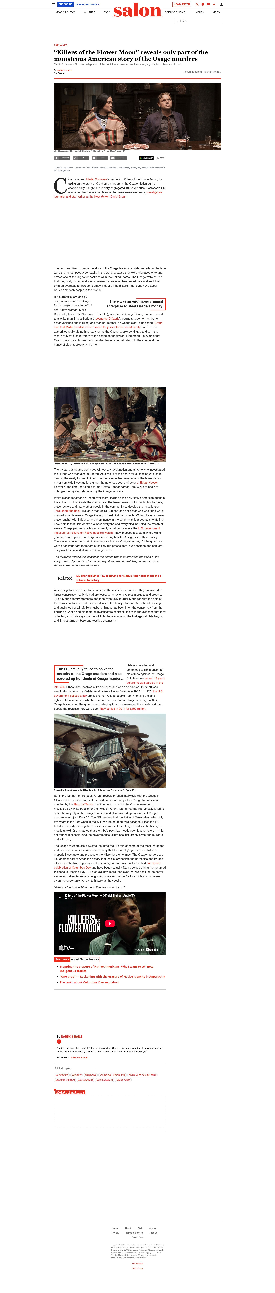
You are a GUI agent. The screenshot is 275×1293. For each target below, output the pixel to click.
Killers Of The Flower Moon (142, 1075)
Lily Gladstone (85, 1080)
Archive (153, 1233)
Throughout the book (67, 511)
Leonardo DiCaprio (107, 318)
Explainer (76, 1075)
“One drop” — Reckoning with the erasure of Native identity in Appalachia (112, 976)
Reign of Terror (83, 804)
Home (115, 1228)
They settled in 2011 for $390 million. (122, 709)
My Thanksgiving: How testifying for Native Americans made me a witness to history (118, 578)
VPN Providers (137, 1264)
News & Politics (65, 12)
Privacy (115, 1233)
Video (216, 12)
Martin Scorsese (96, 179)
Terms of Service (134, 1233)
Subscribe (65, 4)
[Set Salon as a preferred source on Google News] (146, 158)
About (128, 1228)
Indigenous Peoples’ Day (112, 1075)
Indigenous (90, 1075)
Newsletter (182, 4)
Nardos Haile (64, 70)
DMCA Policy (137, 1268)
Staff (140, 1228)
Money (200, 12)
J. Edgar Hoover (147, 482)
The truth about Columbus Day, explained (89, 982)
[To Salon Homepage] (137, 10)
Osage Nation (123, 1080)
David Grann (61, 1075)
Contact (153, 1228)
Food (107, 12)
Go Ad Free (137, 1237)
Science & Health (176, 12)
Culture (89, 12)
